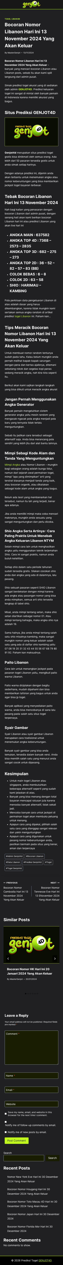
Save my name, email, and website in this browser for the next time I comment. (30, 1114)
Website (11, 1104)
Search (8, 1152)
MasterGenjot (14, 53)
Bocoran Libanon (34, 856)
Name (10, 1075)
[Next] (54, 958)
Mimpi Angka (12, 464)
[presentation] (31, 944)
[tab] (25, 993)
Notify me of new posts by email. (27, 1132)
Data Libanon (13, 862)
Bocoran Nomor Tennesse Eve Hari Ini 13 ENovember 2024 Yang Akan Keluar (46, 891)
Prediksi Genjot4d (32, 862)
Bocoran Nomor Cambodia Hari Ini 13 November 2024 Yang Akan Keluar (16, 891)
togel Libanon (23, 316)
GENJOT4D (25, 89)
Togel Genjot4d (14, 868)
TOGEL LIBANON (12, 19)
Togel (48, 862)
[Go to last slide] (8, 958)
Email (10, 1090)
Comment (12, 1033)
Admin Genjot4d (14, 856)
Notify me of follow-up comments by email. (30, 1125)
